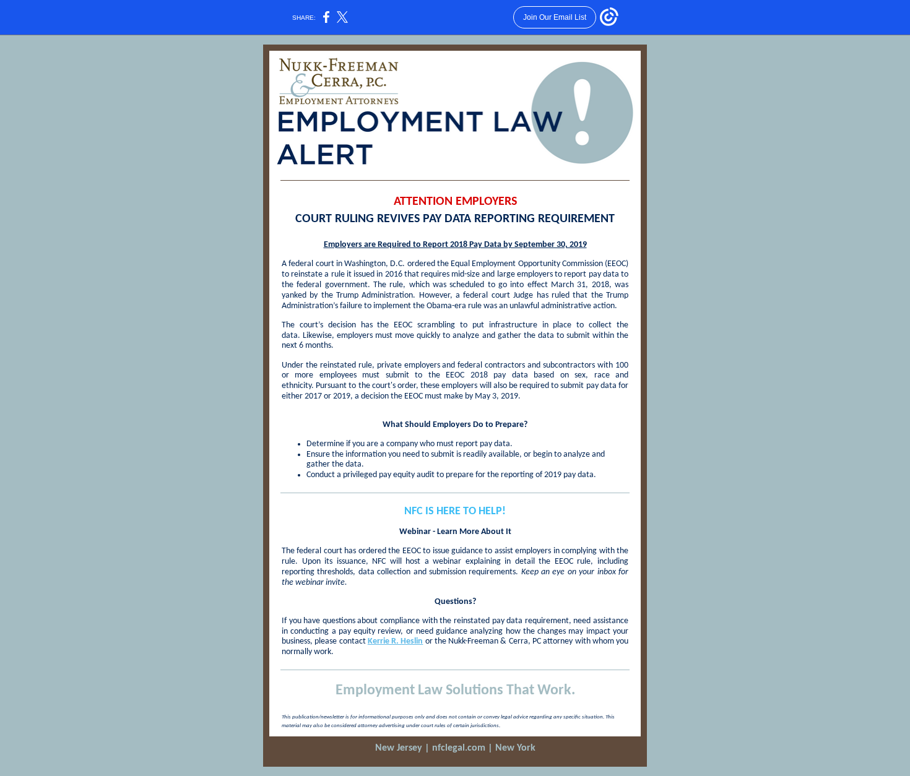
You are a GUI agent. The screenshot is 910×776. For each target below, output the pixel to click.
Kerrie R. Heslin (395, 641)
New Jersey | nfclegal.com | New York (455, 748)
